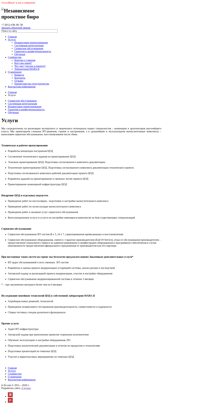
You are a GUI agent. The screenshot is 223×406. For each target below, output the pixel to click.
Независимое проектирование (31, 42)
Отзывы (18, 80)
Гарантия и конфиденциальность (32, 51)
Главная (12, 36)
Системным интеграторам (29, 45)
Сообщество (15, 57)
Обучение (19, 54)
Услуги (12, 39)
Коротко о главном (24, 60)
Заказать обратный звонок (16, 27)
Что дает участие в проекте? (30, 66)
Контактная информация (21, 86)
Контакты (19, 77)
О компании (15, 72)
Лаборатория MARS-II (26, 69)
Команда (19, 74)
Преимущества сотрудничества (31, 83)
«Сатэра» (26, 388)
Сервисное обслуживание (28, 48)
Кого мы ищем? (23, 63)
